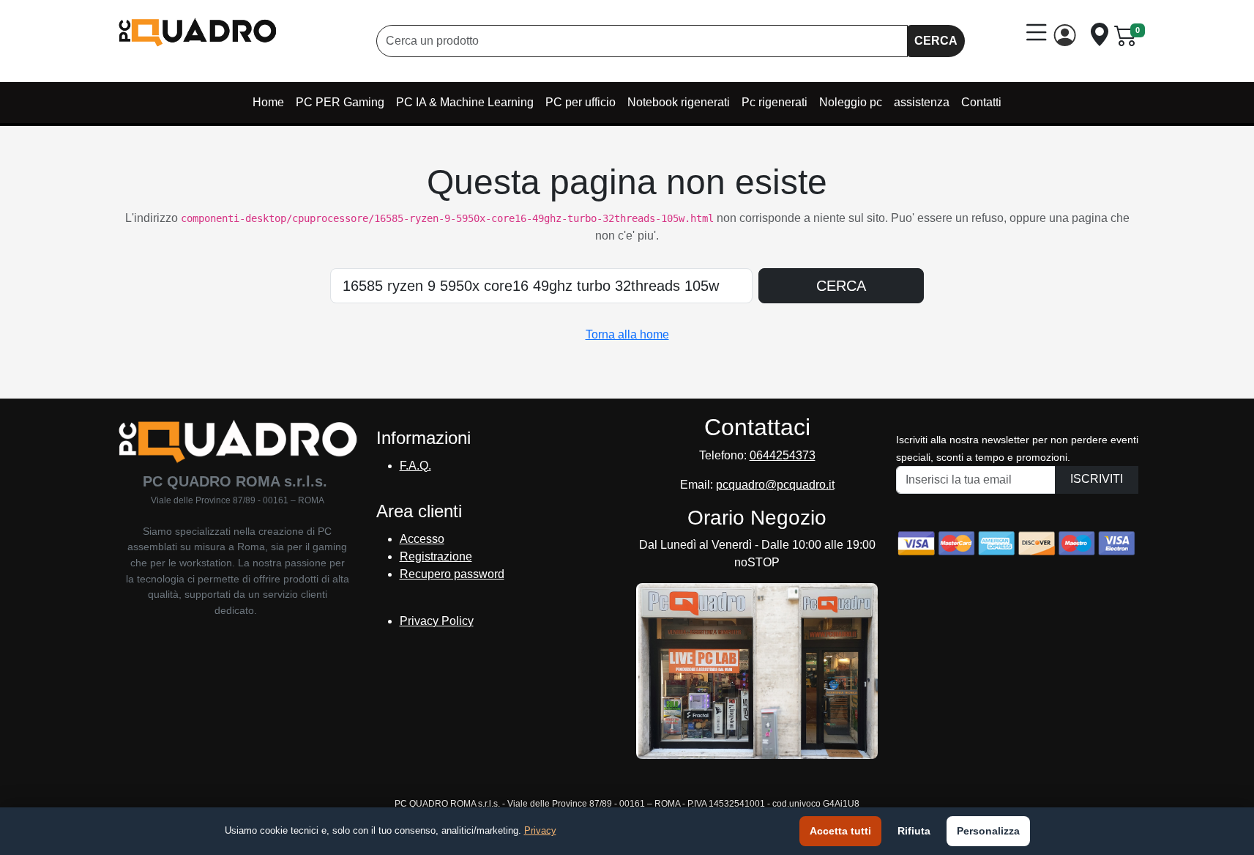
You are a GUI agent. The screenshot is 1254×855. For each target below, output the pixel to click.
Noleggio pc (850, 102)
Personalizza (988, 831)
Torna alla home (627, 334)
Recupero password (452, 574)
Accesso (422, 539)
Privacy (540, 830)
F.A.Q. (415, 465)
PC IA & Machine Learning (465, 102)
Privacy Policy (437, 621)
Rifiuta (913, 831)
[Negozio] (1099, 35)
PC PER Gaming (340, 102)
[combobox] (642, 41)
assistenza (921, 102)
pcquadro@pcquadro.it (775, 484)
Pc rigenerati (774, 102)
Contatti (981, 102)
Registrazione (436, 556)
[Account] (1068, 35)
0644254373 (783, 455)
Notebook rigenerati (678, 102)
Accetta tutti (840, 831)
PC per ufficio (580, 102)
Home (268, 102)
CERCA (936, 40)
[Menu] (1036, 33)
